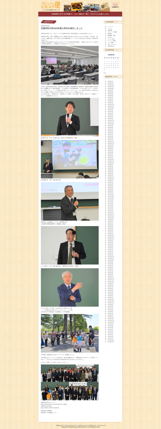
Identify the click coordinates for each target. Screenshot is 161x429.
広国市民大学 (48, 22)
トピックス (110, 26)
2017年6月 (110, 205)
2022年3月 (110, 118)
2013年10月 (111, 281)
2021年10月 (111, 124)
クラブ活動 (110, 42)
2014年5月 (110, 269)
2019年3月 (110, 175)
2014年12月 (111, 256)
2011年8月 (110, 326)
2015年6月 (110, 246)
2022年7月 (110, 111)
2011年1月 (110, 338)
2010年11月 (111, 341)
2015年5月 (110, 248)
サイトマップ (101, 425)
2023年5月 (110, 97)
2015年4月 (110, 249)
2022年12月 (111, 104)
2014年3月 (110, 272)
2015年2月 (110, 253)
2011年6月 (110, 329)
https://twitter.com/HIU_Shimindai (50, 407)
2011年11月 (111, 320)
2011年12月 (111, 318)
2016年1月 (110, 233)
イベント (110, 28)
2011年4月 (110, 333)
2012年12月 (111, 299)
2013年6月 (110, 288)
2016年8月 (110, 221)
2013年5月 (110, 290)
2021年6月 (110, 131)
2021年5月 (110, 132)
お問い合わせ (59, 425)
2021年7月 (110, 129)
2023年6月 (110, 95)
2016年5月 (110, 226)
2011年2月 (110, 336)
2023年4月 (110, 99)
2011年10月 (111, 322)
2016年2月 (110, 232)
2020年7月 (110, 150)
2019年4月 (110, 173)
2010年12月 (111, 340)
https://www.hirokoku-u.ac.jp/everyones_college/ (54, 404)
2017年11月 (111, 196)
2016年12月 (111, 214)
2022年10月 (111, 108)
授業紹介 (110, 33)
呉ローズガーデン (112, 44)
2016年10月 (111, 217)
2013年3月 (110, 294)
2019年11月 (111, 161)
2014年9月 (110, 262)
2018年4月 (110, 187)
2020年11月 (111, 143)
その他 (109, 37)
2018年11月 (111, 177)
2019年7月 (110, 168)
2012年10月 (111, 302)
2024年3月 (110, 81)
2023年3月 (110, 101)
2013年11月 (111, 279)
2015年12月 (111, 235)
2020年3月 (110, 154)
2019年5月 (110, 171)
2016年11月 (111, 216)
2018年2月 (110, 191)
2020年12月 (111, 141)
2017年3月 (110, 210)
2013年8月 (110, 285)
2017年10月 (111, 198)
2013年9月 (110, 283)
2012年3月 (110, 315)
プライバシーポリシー (70, 425)
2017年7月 (110, 203)
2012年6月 (110, 310)
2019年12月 (111, 159)
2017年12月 (111, 194)
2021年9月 (110, 125)
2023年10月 (111, 88)
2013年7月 (110, 287)
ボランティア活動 (112, 32)
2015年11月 (111, 237)
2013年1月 (110, 297)
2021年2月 (110, 138)
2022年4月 (110, 116)
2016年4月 (110, 228)
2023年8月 (110, 92)
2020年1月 (110, 157)
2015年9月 (110, 240)
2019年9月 (110, 164)
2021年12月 (111, 120)
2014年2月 (110, 274)
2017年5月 (110, 207)
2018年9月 (110, 180)
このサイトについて (83, 425)
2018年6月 (110, 184)
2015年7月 (110, 244)
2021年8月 (110, 127)
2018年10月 (111, 178)
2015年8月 (110, 242)
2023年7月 (110, 93)
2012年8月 (110, 306)
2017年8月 (110, 202)
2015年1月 (110, 255)
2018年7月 (110, 182)
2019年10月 (111, 163)
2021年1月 (110, 140)
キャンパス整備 (112, 40)
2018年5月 (110, 186)
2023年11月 (111, 86)
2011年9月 (110, 324)
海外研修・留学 (112, 35)
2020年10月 (111, 145)
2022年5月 (110, 115)
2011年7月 (110, 327)
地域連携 (110, 30)
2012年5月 (110, 311)
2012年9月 (110, 304)
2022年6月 (110, 113)
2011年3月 (110, 334)
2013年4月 (110, 292)
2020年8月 (110, 148)
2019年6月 (110, 170)
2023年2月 (110, 102)
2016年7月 (110, 223)
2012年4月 (110, 313)
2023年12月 (111, 85)
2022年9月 (110, 109)
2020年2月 (110, 155)
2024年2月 (110, 83)
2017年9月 (110, 200)
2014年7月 (110, 265)
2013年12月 (111, 278)
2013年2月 (110, 295)
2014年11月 (111, 258)
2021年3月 (110, 136)
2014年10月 (111, 260)
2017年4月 (110, 209)
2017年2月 (110, 212)
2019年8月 (110, 166)
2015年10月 (111, 239)
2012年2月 (110, 317)
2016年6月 (110, 225)
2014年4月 (110, 271)
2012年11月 (111, 301)
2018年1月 (110, 193)
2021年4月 (110, 134)
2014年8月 (110, 264)
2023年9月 (110, 90)
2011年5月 (110, 331)
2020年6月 (110, 152)
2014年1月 (110, 276)
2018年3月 (110, 189)
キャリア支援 (111, 39)
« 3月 (104, 73)
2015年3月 (110, 251)
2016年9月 (110, 219)
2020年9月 (110, 147)
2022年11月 (111, 106)
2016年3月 (110, 230)
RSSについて (92, 425)
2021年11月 (111, 122)
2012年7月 (110, 308)
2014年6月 (110, 267)
